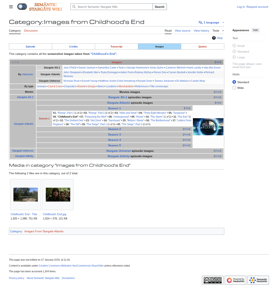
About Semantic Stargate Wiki (43, 278)
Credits (73, 46)
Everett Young (89, 80)
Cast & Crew (55, 86)
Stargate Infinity (24, 156)
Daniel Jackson (87, 67)
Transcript (116, 46)
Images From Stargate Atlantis (43, 231)
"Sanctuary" (114, 120)
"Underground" (121, 116)
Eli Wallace (182, 80)
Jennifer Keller (195, 72)
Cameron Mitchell (175, 67)
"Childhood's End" (103, 53)
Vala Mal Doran (212, 67)
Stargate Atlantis (23, 123)
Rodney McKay (143, 72)
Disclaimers (68, 278)
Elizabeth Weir (91, 72)
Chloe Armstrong (126, 80)
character (27, 74)
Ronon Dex (160, 72)
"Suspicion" (179, 112)
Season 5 (114, 145)
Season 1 (114, 108)
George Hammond (137, 67)
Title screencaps (159, 86)
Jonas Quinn (157, 67)
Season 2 (114, 129)
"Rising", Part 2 (96, 112)
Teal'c (122, 67)
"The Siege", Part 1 (96, 124)
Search (159, 6)
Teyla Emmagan (110, 72)
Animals (41, 86)
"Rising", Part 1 (65, 112)
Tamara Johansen (164, 80)
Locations (111, 86)
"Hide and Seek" (128, 112)
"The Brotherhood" (160, 120)
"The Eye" (182, 116)
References (141, 86)
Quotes (202, 46)
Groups (92, 86)
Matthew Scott (107, 80)
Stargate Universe (22, 150)
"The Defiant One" (74, 120)
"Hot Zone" (96, 120)
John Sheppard (72, 72)
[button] (11, 6)
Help (220, 38)
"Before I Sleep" (135, 120)
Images (117, 62)
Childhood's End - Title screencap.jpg (25, 214)
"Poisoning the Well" (95, 116)
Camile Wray (198, 80)
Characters (70, 86)
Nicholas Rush (71, 80)
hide (255, 30)
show (217, 91)
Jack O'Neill (70, 67)
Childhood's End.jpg (54, 214)
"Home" (140, 116)
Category (16, 231)
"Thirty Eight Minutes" (155, 112)
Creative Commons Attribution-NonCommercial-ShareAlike (71, 265)
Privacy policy (16, 278)
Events (82, 86)
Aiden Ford (126, 72)
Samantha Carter (107, 67)
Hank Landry (194, 67)
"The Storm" (156, 116)
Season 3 (114, 134)
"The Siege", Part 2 (131, 124)
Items (101, 86)
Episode (30, 46)
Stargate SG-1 (25, 97)
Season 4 (114, 139)
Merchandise (126, 86)
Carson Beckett (176, 72)
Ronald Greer (144, 80)
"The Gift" (75, 124)
